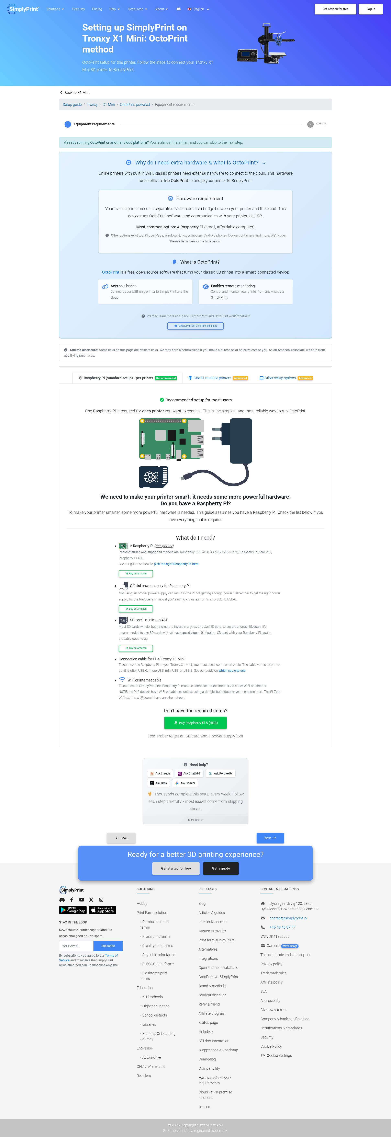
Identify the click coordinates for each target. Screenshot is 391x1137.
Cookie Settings (279, 1055)
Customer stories (212, 931)
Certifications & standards (281, 1028)
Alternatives (208, 949)
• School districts (153, 1015)
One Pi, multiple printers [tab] (220, 378)
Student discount (212, 995)
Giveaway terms (273, 1010)
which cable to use (232, 671)
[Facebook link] (72, 900)
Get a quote (221, 868)
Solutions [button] (54, 9)
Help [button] (113, 9)
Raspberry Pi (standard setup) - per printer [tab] (129, 378)
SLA (263, 991)
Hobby (142, 903)
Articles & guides (212, 912)
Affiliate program (212, 1013)
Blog (202, 903)
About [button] (160, 9)
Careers (281, 945)
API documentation (214, 1041)
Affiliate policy (271, 982)
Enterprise (145, 1048)
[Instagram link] (101, 900)
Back (123, 838)
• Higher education (155, 1006)
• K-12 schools (151, 997)
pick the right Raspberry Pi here (176, 564)
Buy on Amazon (138, 573)
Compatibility (209, 1068)
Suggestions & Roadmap (218, 1050)
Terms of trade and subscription (285, 955)
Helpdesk (206, 1032)
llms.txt (204, 1107)
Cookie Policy (271, 1046)
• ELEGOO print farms (157, 964)
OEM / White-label (151, 1066)
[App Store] (102, 910)
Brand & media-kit (213, 986)
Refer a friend (209, 1004)
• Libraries (148, 1024)
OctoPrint (110, 272)
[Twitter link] (91, 900)
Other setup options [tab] (288, 378)
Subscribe (108, 946)
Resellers (144, 1075)
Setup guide (72, 104)
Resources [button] (136, 9)
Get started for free (176, 868)
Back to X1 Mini (76, 92)
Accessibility (270, 1000)
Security (266, 1037)
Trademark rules (273, 973)
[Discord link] (62, 900)
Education (145, 988)
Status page (208, 1022)
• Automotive (150, 1057)
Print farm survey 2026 (217, 940)
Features (78, 9)
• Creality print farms (156, 945)
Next (268, 838)
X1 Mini (109, 104)
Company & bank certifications (285, 1019)
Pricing (97, 9)
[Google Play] (73, 910)
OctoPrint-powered (135, 104)
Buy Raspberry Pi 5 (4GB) (198, 723)
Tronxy (92, 104)
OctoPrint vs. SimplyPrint (218, 977)
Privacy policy (271, 964)
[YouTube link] (81, 900)
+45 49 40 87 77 (282, 927)
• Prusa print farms (155, 936)
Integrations (208, 958)
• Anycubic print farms (158, 955)
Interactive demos (213, 922)
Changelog (207, 1059)
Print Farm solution (152, 912)
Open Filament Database (218, 967)
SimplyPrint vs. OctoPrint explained (197, 325)
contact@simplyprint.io (288, 918)
